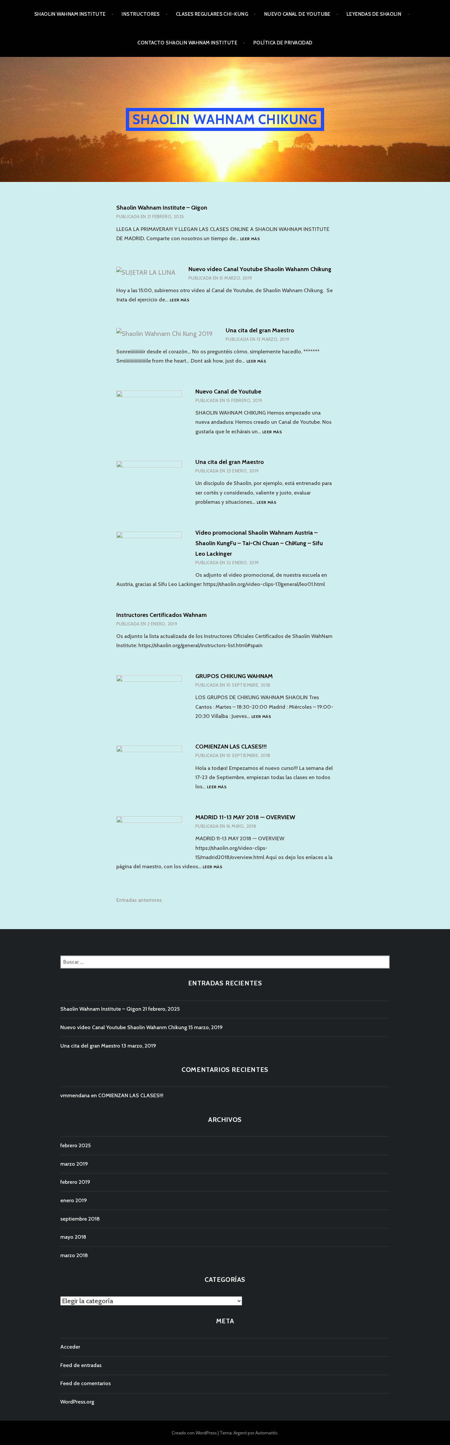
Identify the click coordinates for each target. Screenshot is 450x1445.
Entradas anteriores (139, 900)
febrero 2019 (75, 1182)
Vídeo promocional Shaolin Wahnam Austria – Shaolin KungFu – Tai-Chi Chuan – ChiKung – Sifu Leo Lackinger (259, 543)
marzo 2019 (74, 1164)
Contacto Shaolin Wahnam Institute (187, 43)
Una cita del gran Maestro (260, 330)
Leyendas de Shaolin (374, 14)
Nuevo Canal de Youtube (297, 14)
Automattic (266, 1433)
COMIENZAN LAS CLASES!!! (231, 746)
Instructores (140, 14)
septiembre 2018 (80, 1219)
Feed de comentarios (85, 1383)
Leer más (250, 239)
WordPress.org (77, 1402)
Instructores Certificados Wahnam (161, 615)
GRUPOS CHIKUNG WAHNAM (234, 676)
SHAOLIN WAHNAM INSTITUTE (70, 14)
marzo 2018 (74, 1255)
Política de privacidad (283, 43)
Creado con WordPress (194, 1433)
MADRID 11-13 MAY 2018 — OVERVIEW (245, 817)
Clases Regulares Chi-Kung (212, 14)
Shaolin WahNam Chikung (224, 119)
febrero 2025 (75, 1145)
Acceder (70, 1347)
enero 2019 (73, 1200)
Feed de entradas (80, 1365)
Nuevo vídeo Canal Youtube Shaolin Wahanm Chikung (259, 269)
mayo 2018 (73, 1237)
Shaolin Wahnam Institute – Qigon (161, 207)
